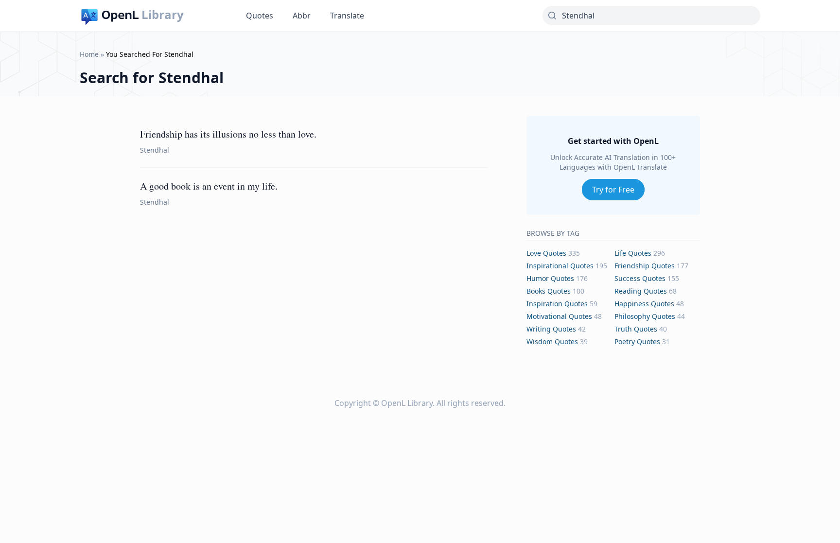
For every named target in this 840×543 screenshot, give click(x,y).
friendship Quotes (644, 265)
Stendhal (154, 150)
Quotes (259, 15)
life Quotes (632, 253)
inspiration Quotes (557, 303)
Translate (347, 15)
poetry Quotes (637, 341)
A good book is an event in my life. (209, 186)
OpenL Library (407, 403)
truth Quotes (635, 328)
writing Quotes (551, 328)
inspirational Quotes (560, 265)
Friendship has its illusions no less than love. (228, 133)
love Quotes (546, 253)
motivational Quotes (559, 316)
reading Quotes (640, 291)
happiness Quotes (644, 303)
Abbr (302, 15)
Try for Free (613, 189)
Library (162, 14)
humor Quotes (550, 278)
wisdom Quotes (552, 341)
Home (89, 54)
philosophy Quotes (644, 316)
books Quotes (548, 291)
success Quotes (639, 278)
